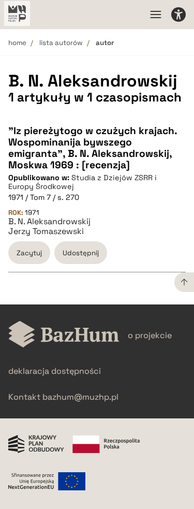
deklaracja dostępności (54, 371)
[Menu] (155, 14)
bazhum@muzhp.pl (80, 396)
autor (105, 42)
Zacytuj (29, 253)
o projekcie (150, 335)
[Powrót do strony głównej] (64, 335)
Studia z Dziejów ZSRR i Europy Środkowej (82, 182)
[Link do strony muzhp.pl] (17, 14)
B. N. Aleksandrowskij (49, 221)
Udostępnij (81, 253)
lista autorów (61, 42)
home (17, 42)
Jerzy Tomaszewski (46, 231)
